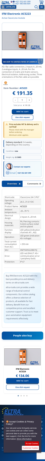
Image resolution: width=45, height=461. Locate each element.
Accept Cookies (32, 443)
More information (24, 439)
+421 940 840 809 (22, 3)
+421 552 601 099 (24, 173)
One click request (22, 117)
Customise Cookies (30, 448)
